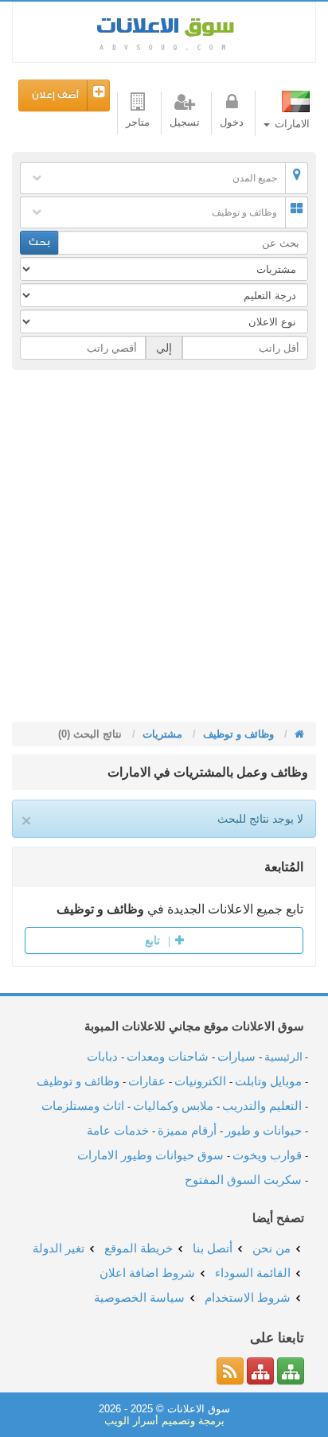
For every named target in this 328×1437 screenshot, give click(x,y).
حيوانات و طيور (263, 1130)
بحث (39, 242)
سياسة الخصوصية (139, 1297)
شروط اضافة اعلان (147, 1272)
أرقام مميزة (187, 1130)
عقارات (147, 1081)
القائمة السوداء (253, 1272)
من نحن (271, 1248)
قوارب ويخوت (267, 1155)
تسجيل (185, 122)
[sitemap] (290, 1370)
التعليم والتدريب (262, 1105)
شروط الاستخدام (248, 1297)
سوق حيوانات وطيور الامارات (150, 1155)
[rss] (230, 1370)
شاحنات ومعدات (168, 1056)
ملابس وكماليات (173, 1105)
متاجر (138, 122)
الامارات (290, 124)
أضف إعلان (55, 95)
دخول (232, 122)
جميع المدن (254, 178)
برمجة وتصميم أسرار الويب (164, 1421)
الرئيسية (283, 1056)
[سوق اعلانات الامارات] (297, 734)
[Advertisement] (164, 550)
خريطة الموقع (138, 1248)
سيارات (236, 1056)
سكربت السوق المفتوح (243, 1179)
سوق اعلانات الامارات (164, 32)
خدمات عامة (118, 1130)
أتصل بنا (212, 1248)
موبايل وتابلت (268, 1081)
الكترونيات (200, 1081)
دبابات (102, 1056)
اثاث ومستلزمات (82, 1105)
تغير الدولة (58, 1248)
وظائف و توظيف (244, 212)
